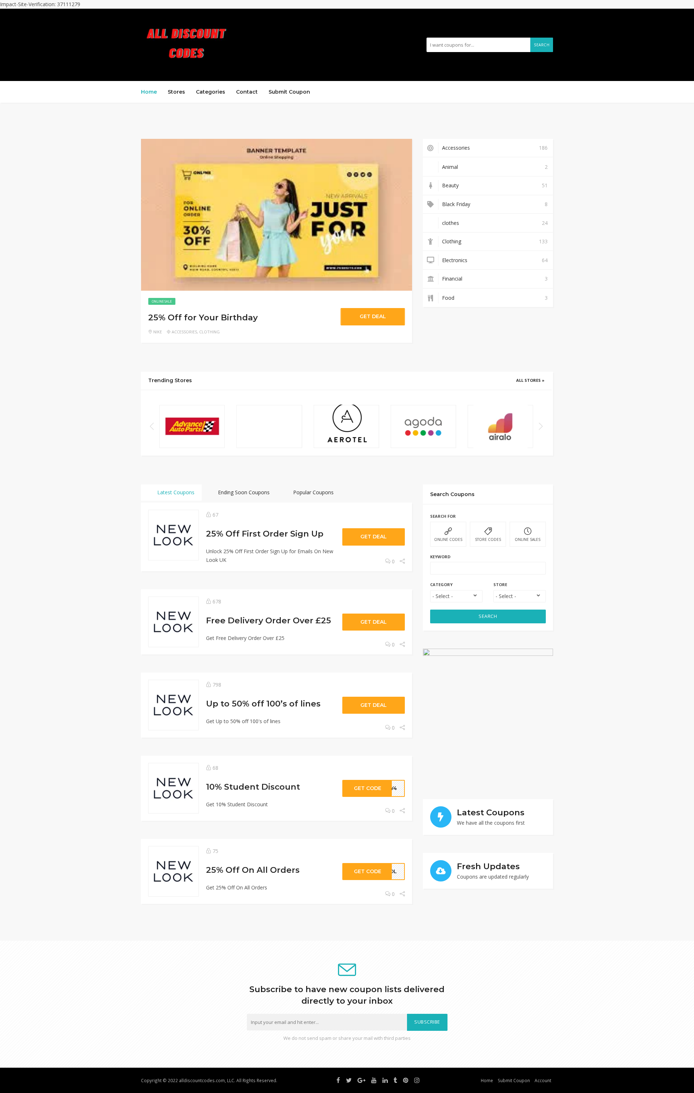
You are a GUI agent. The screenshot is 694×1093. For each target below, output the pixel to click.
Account (543, 1080)
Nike (157, 331)
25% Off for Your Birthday (203, 317)
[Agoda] (423, 426)
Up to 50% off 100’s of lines (263, 704)
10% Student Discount (253, 787)
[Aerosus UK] (269, 426)
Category (441, 584)
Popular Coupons (313, 492)
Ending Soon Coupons (243, 492)
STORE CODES (488, 539)
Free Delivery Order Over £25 (268, 620)
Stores (176, 92)
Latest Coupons (175, 492)
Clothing (209, 331)
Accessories (184, 331)
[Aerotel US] (346, 426)
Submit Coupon (289, 92)
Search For (443, 516)
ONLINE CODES (448, 539)
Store (500, 584)
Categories (210, 92)
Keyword (440, 556)
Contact (247, 92)
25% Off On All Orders (253, 870)
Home (149, 92)
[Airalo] (500, 426)
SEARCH (488, 616)
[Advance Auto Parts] (192, 426)
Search (541, 44)
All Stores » (530, 380)
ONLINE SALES (527, 539)
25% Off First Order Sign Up (265, 534)
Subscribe (427, 1022)
